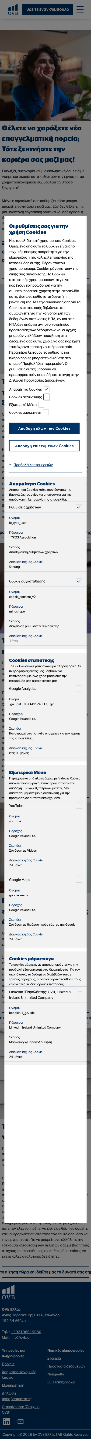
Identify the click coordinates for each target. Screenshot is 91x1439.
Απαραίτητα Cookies (25, 389)
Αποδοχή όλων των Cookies (44, 428)
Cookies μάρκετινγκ (25, 412)
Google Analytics (22, 688)
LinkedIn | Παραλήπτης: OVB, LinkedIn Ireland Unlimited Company (40, 994)
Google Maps (19, 879)
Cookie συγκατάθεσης (27, 581)
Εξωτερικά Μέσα (23, 405)
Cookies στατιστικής (25, 397)
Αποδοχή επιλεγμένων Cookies (44, 446)
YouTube (16, 805)
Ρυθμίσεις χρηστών (25, 507)
